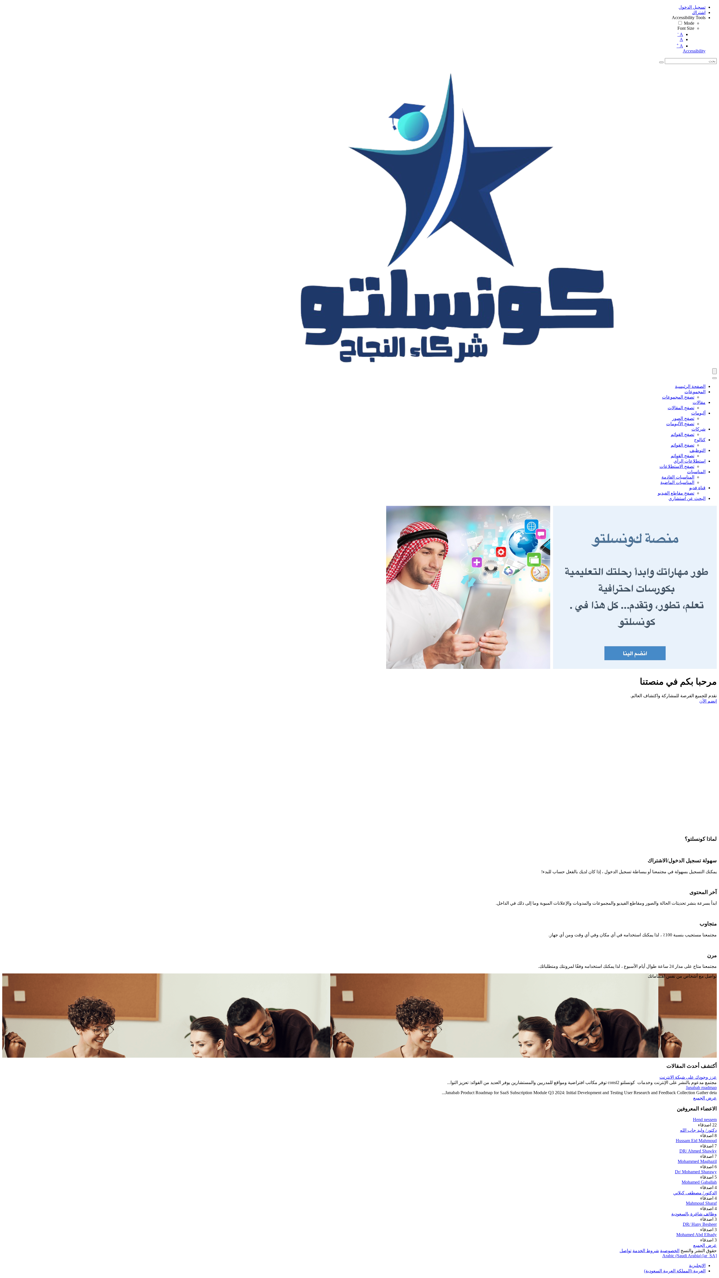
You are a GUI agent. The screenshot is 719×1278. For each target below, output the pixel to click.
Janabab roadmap (701, 1087)
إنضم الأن (708, 701)
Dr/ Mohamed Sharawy (696, 1171)
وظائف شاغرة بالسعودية (694, 1213)
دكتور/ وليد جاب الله (698, 1130)
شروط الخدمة (645, 1250)
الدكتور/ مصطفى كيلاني (695, 1192)
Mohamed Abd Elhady (696, 1234)
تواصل (625, 1250)
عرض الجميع (705, 1098)
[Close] (714, 378)
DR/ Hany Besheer (700, 1224)
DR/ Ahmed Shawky (698, 1151)
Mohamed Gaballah (699, 1182)
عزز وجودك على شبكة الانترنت (688, 1077)
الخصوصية (669, 1250)
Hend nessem (705, 1119)
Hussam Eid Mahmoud (696, 1140)
